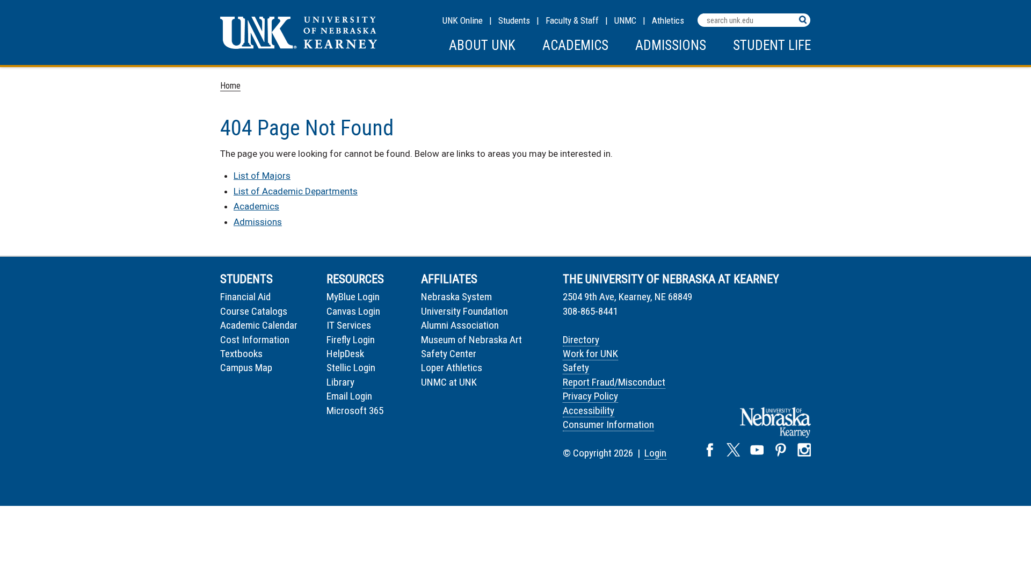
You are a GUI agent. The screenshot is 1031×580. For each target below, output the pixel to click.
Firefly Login (350, 340)
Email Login (349, 396)
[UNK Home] (298, 45)
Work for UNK (590, 353)
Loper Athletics (451, 367)
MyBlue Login (353, 297)
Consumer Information (608, 424)
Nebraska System (456, 297)
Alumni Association (460, 325)
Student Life (772, 45)
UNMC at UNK (449, 382)
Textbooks (241, 353)
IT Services (348, 325)
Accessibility (588, 410)
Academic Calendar (258, 325)
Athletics (668, 20)
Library (340, 382)
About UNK (482, 45)
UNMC (625, 20)
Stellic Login (350, 367)
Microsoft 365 (354, 410)
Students (514, 20)
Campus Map (246, 367)
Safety (576, 367)
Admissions (670, 45)
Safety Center (448, 353)
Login (655, 453)
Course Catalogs (253, 311)
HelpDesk (345, 353)
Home (230, 86)
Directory (581, 340)
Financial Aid (245, 297)
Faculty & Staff (572, 20)
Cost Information (254, 340)
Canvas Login (353, 311)
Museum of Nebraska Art (471, 340)
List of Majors (262, 175)
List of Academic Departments (296, 191)
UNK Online (462, 20)
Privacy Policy (590, 396)
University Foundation (464, 311)
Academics (575, 45)
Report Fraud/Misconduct (614, 382)
